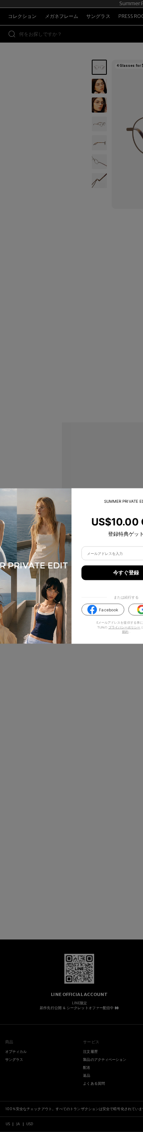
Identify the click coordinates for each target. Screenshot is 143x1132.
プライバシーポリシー (124, 627)
